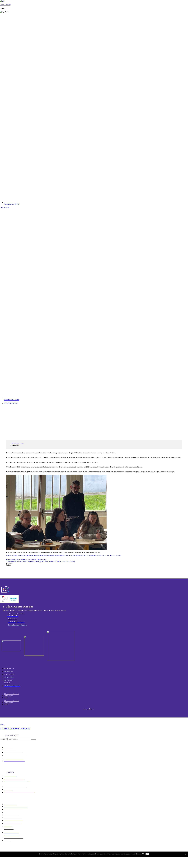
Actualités (16, 445)
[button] (41, 563)
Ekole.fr (91, 709)
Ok (147, 854)
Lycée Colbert (5, 5)
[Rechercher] (33, 739)
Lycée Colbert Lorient (15, 728)
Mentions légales (8, 695)
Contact (6, 697)
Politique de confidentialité (11, 694)
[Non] (186, 854)
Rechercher (3, 739)
